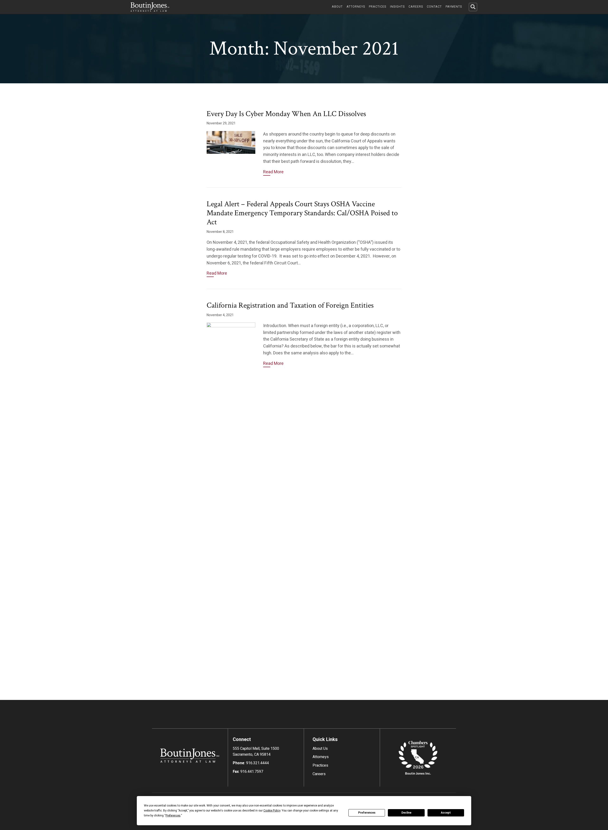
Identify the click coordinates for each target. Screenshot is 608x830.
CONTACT (434, 7)
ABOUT (337, 7)
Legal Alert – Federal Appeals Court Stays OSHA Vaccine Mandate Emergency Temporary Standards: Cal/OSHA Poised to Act (302, 213)
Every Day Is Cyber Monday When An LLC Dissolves (286, 114)
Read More (273, 172)
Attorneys (321, 757)
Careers (319, 774)
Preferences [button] (173, 815)
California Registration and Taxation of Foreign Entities (290, 305)
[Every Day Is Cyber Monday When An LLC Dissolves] (231, 142)
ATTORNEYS (356, 7)
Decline (406, 812)
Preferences (366, 812)
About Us (320, 748)
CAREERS (415, 7)
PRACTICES (377, 7)
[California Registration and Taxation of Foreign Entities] (231, 500)
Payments (454, 7)
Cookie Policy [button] (271, 810)
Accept (446, 812)
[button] (473, 7)
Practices (320, 765)
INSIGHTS (397, 7)
